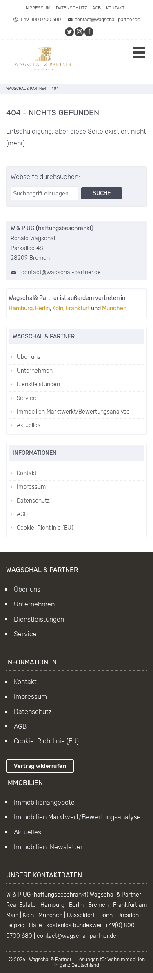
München (114, 308)
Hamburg (21, 308)
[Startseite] (43, 62)
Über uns (28, 356)
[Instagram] (79, 32)
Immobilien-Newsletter (48, 847)
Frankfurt (78, 308)
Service (26, 398)
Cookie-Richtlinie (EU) (45, 527)
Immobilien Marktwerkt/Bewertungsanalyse (73, 411)
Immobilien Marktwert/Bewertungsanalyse (77, 817)
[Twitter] (70, 32)
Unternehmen (35, 370)
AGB (96, 8)
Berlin (42, 308)
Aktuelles (28, 425)
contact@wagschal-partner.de (107, 19)
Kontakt (115, 8)
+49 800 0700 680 (40, 19)
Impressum (37, 8)
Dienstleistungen (38, 384)
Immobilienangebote (44, 802)
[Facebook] (89, 32)
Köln (57, 308)
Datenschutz (71, 8)
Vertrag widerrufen (40, 766)
